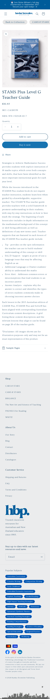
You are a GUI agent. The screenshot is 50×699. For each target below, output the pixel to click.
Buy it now (25, 145)
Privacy (8, 496)
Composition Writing (34, 581)
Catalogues (10, 460)
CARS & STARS (12, 386)
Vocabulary (11, 637)
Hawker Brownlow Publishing (23, 678)
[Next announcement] (45, 5)
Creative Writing (13, 581)
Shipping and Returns (15, 477)
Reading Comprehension (16, 621)
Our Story (10, 435)
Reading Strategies (14, 627)
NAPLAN (22, 606)
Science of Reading (34, 627)
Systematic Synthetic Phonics (18, 611)
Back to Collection (15, 22)
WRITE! (9, 417)
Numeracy (35, 606)
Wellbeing (25, 637)
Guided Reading (32, 596)
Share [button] (8, 155)
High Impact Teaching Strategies (20, 601)
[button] (6, 14)
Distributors (11, 453)
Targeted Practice (33, 631)
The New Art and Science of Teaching (23, 405)
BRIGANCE (10, 398)
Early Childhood (13, 586)
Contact (9, 447)
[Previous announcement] (5, 5)
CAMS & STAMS (13, 392)
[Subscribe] (41, 557)
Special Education (14, 631)
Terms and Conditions (16, 490)
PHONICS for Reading (15, 411)
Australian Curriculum (16, 576)
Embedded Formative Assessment (20, 591)
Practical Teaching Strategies (18, 616)
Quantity (6, 121)
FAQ (7, 483)
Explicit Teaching (14, 596)
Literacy (10, 606)
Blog (7, 441)
